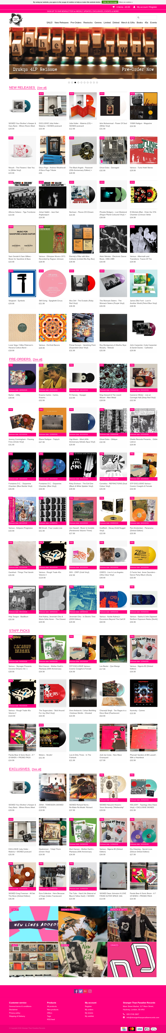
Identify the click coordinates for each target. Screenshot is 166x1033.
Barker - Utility (14, 395)
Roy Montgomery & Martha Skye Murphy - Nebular (113, 346)
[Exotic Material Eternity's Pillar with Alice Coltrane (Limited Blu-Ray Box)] (83, 238)
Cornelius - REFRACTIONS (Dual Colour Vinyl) (113, 484)
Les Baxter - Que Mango (110, 666)
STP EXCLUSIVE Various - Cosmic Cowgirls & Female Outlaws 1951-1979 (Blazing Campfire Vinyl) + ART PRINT (142, 484)
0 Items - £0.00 (123, 7)
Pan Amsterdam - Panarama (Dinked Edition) (141, 529)
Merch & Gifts (128, 22)
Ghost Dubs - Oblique (108, 439)
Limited (107, 22)
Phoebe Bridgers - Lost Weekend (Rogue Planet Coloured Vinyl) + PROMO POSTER (113, 213)
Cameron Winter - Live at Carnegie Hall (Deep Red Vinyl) (143, 396)
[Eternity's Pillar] (83, 53)
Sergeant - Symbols (17, 301)
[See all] (42, 87)
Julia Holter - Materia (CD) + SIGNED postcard (80, 124)
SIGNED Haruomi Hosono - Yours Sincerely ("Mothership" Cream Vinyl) (112, 806)
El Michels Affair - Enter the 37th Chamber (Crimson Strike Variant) (143, 213)
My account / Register (147, 7)
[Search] (137, 17)
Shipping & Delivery (17, 1016)
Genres (98, 22)
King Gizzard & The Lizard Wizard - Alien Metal (110, 396)
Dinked (116, 22)
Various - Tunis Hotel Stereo (141, 168)
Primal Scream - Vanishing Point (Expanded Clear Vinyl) (82, 346)
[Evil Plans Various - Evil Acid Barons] (53, 327)
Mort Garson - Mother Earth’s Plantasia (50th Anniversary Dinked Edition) (51, 667)
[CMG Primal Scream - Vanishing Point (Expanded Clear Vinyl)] (83, 327)
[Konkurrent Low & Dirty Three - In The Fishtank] (83, 737)
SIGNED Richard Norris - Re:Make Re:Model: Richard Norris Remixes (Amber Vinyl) (81, 806)
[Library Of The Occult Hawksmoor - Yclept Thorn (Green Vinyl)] (53, 831)
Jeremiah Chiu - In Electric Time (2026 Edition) (82, 618)
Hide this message (110, 2)
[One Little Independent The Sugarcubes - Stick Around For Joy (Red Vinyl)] (53, 693)
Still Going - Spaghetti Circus (50, 301)
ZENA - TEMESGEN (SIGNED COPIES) (51, 806)
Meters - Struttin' (46, 755)
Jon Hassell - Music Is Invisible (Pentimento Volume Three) (81, 529)
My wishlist (89, 1016)
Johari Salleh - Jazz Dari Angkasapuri (49, 213)
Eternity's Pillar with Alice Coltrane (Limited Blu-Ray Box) (82, 257)
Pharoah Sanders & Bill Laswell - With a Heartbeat (143, 756)
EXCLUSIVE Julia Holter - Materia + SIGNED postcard (50, 124)
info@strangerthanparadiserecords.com (143, 1017)
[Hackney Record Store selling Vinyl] (22, 20)
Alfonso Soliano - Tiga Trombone (22, 212)
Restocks (88, 22)
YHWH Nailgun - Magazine (141, 123)
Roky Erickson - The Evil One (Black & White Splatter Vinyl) (81, 484)
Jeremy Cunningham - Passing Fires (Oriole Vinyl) (21, 440)
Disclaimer (13, 1010)
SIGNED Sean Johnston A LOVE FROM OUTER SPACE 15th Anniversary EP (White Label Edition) (113, 894)
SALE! (50, 22)
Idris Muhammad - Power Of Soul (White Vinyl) (113, 124)
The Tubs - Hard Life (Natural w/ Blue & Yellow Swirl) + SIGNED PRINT (82, 894)
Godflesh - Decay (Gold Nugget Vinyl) (112, 529)
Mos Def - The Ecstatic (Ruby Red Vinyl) (81, 302)
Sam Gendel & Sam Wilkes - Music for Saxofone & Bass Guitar (20, 257)
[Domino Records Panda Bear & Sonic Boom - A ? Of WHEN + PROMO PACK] (22, 737)
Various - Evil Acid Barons (49, 345)
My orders (89, 1010)
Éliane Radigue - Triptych (49, 439)
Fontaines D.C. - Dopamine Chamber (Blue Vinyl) (50, 484)
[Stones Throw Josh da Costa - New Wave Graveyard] (113, 737)
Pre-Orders (76, 22)
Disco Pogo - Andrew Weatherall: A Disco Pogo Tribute (52, 169)
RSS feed (51, 1019)
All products (52, 1006)
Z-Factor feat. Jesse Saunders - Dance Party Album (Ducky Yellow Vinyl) (143, 573)
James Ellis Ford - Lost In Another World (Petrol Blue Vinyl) (143, 302)
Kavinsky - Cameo (137, 710)
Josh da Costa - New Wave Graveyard (111, 756)
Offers (49, 1013)
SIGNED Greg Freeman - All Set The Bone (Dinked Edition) (22, 894)
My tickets (89, 1013)
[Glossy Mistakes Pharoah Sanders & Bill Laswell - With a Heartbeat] (144, 737)
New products (52, 1010)
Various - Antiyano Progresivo (21, 528)
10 (97, 82)
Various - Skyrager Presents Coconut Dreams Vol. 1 (20, 667)
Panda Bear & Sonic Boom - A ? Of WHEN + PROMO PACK (21, 756)
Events (153, 22)
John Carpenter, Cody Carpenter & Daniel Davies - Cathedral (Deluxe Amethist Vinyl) (143, 346)
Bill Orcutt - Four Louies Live (50, 528)
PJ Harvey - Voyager (77, 395)
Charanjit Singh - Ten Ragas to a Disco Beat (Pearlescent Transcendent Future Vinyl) (113, 711)
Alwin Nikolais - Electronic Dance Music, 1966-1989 (113, 257)
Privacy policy (14, 1013)
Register (88, 1006)
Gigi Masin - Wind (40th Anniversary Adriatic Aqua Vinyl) (82, 440)
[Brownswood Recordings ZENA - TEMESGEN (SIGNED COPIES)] (53, 787)
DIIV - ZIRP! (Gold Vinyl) (79, 572)
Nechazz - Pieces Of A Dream (81, 212)
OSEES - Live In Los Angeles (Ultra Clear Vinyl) (111, 573)
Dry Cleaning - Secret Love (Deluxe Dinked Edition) (141, 850)
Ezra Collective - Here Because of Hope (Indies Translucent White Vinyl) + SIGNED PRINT (51, 894)
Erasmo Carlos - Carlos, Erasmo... (49, 396)
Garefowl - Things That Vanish (21, 572)
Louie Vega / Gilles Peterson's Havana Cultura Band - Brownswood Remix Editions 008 (22, 346)
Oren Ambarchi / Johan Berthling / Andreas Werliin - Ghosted (82, 711)
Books (140, 22)
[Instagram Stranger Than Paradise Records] (90, 991)
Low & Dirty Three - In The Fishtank (80, 756)
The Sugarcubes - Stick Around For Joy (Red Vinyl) (51, 711)
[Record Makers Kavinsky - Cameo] (144, 693)
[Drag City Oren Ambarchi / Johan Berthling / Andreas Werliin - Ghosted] (83, 693)
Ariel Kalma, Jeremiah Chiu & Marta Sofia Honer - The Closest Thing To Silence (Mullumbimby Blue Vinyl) (52, 618)
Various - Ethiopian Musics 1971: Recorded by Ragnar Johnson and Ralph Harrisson (52, 257)
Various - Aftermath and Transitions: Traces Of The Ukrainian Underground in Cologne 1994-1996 (141, 257)
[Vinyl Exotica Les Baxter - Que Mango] (113, 648)
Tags (49, 1016)
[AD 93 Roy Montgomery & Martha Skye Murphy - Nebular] (113, 327)
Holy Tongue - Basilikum (18, 617)
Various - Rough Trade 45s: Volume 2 (50, 573)
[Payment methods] (123, 1029)
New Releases (62, 22)
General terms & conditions (20, 1006)
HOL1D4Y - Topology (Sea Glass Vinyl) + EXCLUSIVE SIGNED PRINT (143, 806)
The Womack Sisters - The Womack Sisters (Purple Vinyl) (112, 302)
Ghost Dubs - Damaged (109, 168)
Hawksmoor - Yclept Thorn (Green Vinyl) (50, 850)
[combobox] (146, 17)
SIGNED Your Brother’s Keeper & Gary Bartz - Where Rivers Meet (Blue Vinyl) (22, 124)
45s (146, 22)
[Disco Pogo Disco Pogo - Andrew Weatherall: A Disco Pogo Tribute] (53, 150)
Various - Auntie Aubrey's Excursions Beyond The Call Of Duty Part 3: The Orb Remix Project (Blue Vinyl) (112, 618)
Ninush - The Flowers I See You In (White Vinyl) (22, 169)
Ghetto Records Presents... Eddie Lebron (143, 440)
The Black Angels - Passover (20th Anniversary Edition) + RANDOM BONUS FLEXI (81, 169)
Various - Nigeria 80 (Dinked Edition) (141, 667)
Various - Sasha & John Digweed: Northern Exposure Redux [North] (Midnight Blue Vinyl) (143, 618)
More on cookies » (126, 2)
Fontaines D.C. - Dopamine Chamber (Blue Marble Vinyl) (20, 484)
